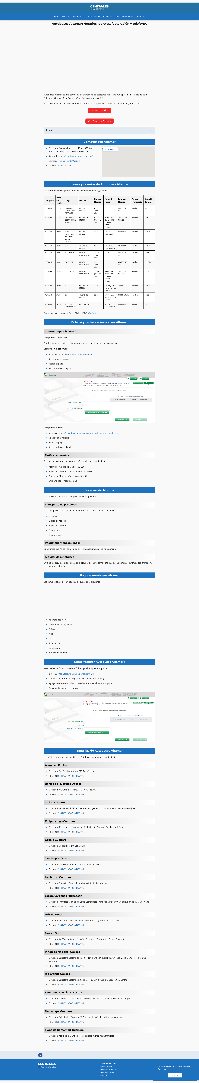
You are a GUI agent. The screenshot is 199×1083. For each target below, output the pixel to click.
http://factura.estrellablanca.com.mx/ (76, 673)
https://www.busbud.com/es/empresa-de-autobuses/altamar (88, 433)
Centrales (77, 16)
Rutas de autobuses (124, 16)
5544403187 (64, 1040)
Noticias (65, 16)
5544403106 (78, 1040)
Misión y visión (106, 1066)
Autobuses (92, 16)
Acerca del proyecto (108, 1064)
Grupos (106, 16)
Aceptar (175, 1075)
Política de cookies (107, 1072)
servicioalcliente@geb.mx (68, 161)
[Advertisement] (99, 42)
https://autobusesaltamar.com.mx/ (76, 156)
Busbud (92, 313)
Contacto (141, 16)
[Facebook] (40, 1055)
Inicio (56, 16)
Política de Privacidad (108, 1069)
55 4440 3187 (64, 165)
